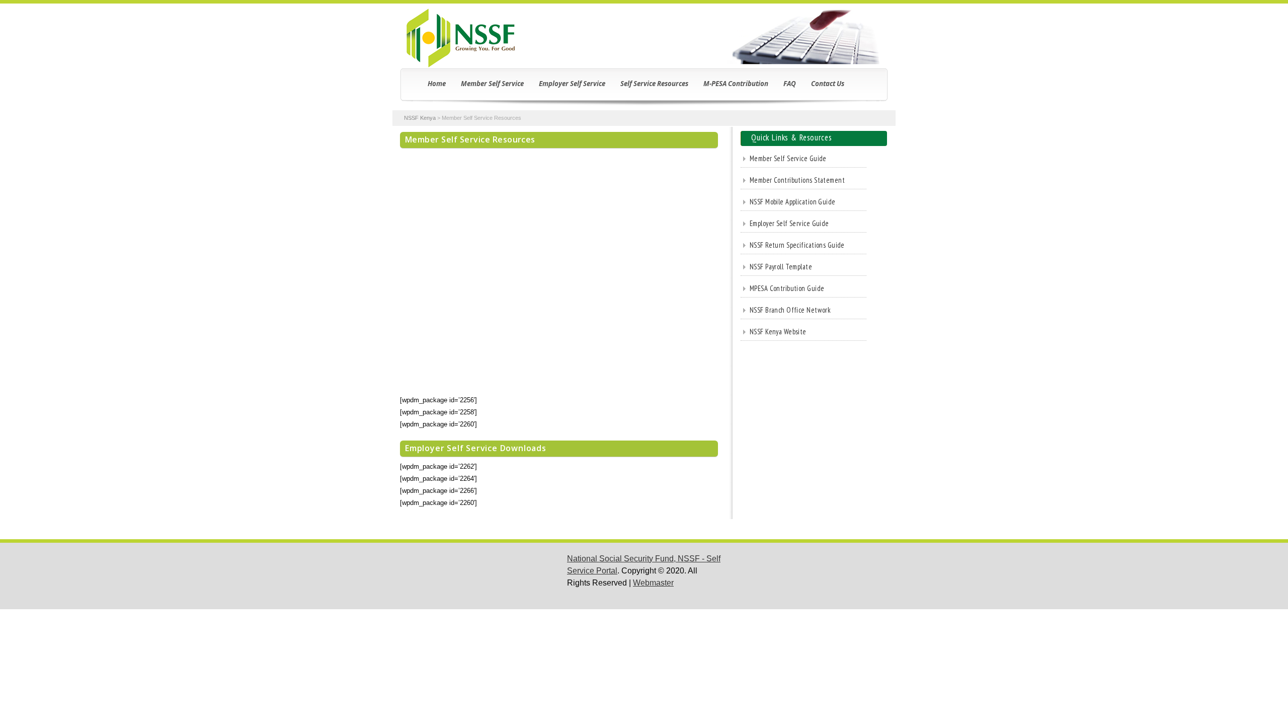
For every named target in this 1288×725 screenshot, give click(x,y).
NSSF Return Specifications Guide (797, 245)
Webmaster (653, 582)
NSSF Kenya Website (778, 331)
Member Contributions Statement (797, 180)
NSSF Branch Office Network (790, 310)
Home (437, 83)
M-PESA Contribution (735, 83)
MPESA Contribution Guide (787, 288)
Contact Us (827, 83)
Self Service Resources (654, 83)
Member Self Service (492, 83)
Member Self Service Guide (788, 158)
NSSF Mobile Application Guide (793, 201)
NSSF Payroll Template (781, 266)
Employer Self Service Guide (789, 223)
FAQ (789, 83)
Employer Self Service (572, 83)
